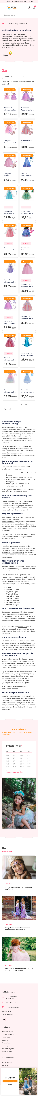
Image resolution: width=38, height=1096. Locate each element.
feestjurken (12, 665)
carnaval (25, 528)
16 (21, 404)
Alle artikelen (7, 852)
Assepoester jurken (8, 1049)
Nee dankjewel (10, 1084)
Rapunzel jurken (7, 1051)
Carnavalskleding (8, 1034)
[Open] (3, 8)
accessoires (22, 627)
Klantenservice (7, 1062)
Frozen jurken (6, 1037)
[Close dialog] (36, 1069)
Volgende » (8, 409)
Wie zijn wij (5, 1065)
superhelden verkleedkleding (13, 553)
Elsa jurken (5, 1040)
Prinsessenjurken (7, 1031)
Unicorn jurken (6, 1046)
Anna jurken (6, 1043)
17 (26, 404)
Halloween (6, 530)
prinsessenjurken (8, 522)
